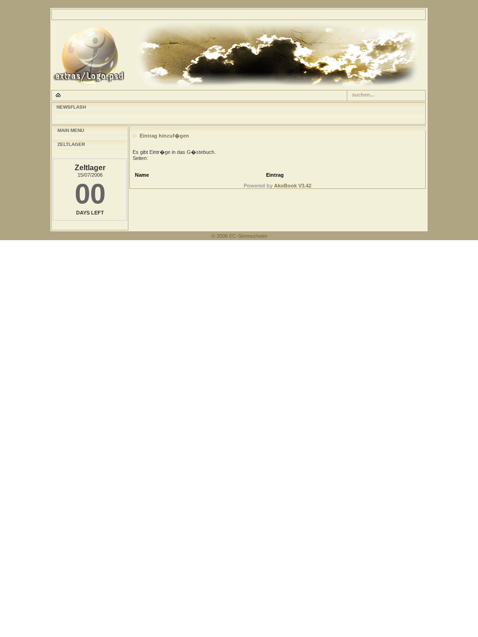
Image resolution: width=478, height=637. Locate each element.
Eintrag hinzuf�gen (164, 135)
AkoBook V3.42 (292, 185)
